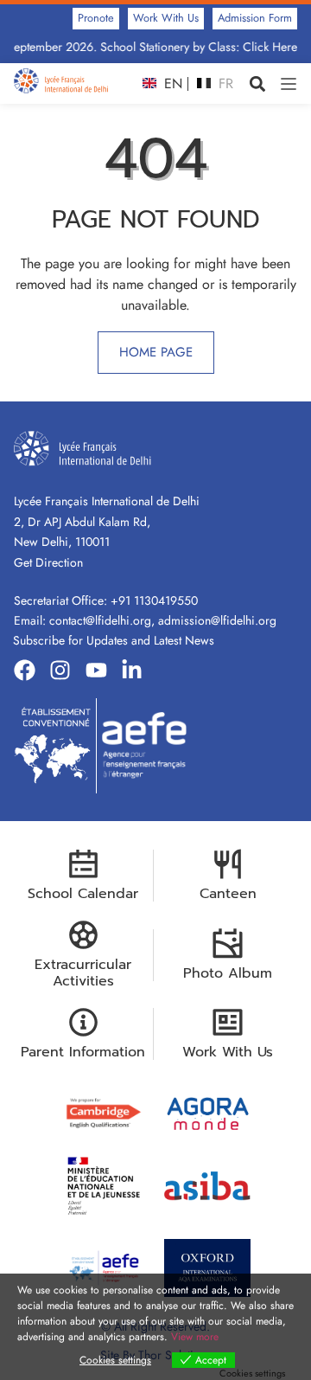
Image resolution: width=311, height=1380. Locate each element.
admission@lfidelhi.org (217, 620)
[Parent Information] (83, 1022)
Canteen (228, 893)
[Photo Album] (228, 943)
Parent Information (83, 1052)
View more (195, 1337)
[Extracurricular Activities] (83, 935)
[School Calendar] (83, 864)
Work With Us (227, 1052)
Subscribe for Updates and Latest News (113, 640)
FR (223, 84)
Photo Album (227, 973)
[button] (257, 83)
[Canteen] (228, 864)
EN (171, 84)
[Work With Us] (228, 1022)
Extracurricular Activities (83, 973)
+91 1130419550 (154, 600)
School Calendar (83, 893)
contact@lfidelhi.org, (103, 620)
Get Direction (48, 562)
